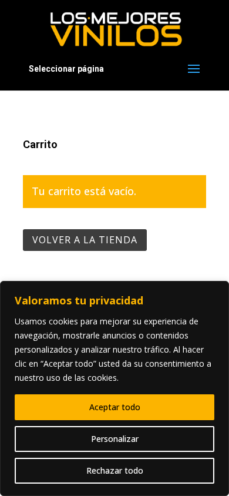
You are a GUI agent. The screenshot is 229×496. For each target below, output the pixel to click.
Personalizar (115, 438)
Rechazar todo (114, 470)
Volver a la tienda (84, 239)
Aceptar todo (114, 407)
